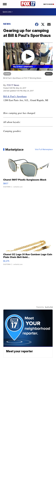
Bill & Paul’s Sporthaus (15, 96)
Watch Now (48, 4)
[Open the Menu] (4, 4)
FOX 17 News (13, 85)
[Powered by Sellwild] (49, 307)
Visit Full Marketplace (44, 149)
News (7, 24)
